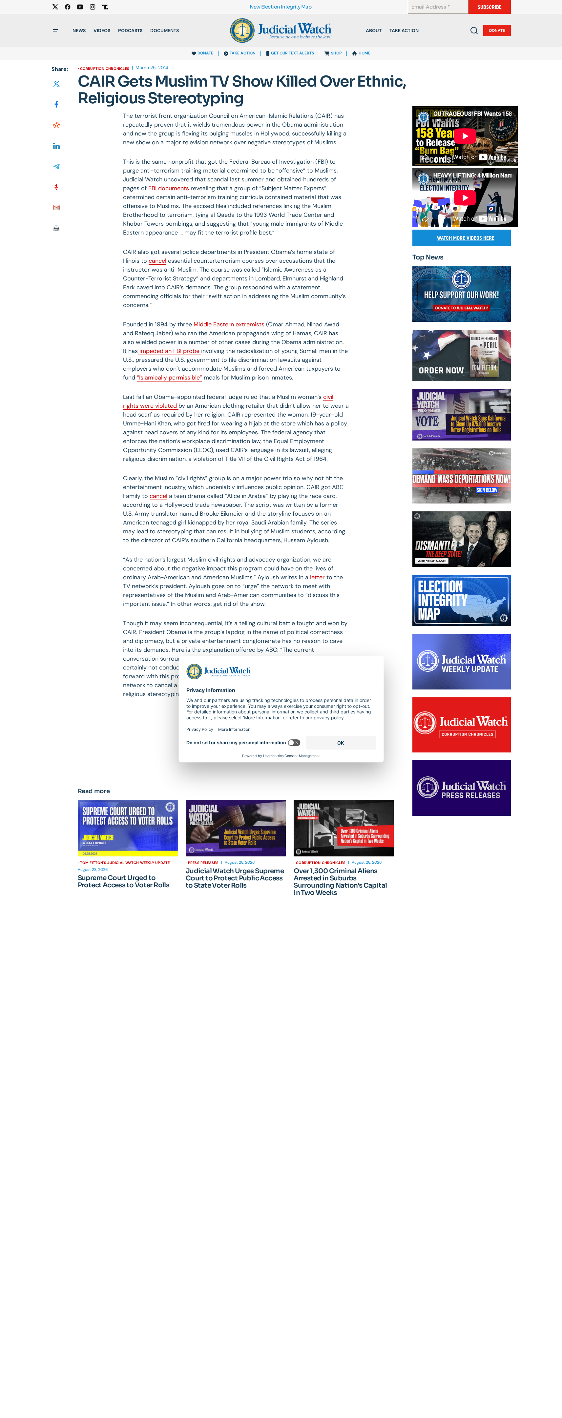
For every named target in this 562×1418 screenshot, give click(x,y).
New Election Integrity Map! (281, 7)
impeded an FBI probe (169, 351)
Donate (497, 30)
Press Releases (203, 863)
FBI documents (169, 188)
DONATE (205, 53)
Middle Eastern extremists (230, 324)
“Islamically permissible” (169, 377)
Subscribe (490, 7)
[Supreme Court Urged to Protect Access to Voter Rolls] (128, 828)
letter (317, 577)
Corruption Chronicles (105, 69)
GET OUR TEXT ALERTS (292, 53)
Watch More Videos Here (465, 238)
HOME (364, 53)
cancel (157, 261)
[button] (55, 30)
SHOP (336, 53)
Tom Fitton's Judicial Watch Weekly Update (125, 863)
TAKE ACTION (243, 53)
